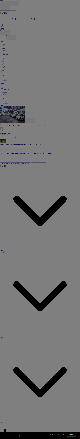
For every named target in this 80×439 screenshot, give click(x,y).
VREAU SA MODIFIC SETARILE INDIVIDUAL (71, 436)
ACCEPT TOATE (71, 434)
